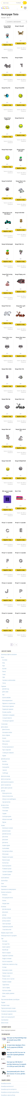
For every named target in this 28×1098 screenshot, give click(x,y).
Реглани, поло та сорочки (8, 979)
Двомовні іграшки (6, 831)
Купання (4, 738)
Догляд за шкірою (6, 921)
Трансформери (4, 1020)
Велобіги (4, 761)
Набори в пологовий (7, 819)
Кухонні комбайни (6, 697)
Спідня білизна (5, 985)
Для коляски (5, 837)
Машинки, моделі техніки (7, 933)
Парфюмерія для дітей (7, 926)
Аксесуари (4, 941)
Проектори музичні (6, 866)
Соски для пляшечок (7, 718)
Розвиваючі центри (6, 868)
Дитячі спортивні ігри (6, 785)
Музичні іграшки (6, 860)
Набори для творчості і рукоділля (9, 935)
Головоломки (4, 724)
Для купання (5, 839)
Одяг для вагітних (6, 802)
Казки (2, 883)
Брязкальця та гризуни (7, 828)
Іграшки (3, 825)
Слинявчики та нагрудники (8, 715)
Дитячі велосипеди (5, 776)
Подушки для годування (7, 709)
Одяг (2, 938)
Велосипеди (5, 764)
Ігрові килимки (5, 848)
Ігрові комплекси (5, 877)
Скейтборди (5, 773)
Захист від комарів (6, 924)
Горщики (4, 813)
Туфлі (3, 677)
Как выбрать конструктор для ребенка (10, 1092)
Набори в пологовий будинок (9, 799)
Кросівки (4, 668)
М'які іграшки (5, 854)
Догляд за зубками (6, 918)
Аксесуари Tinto (6, 944)
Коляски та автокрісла (6, 892)
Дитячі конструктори (5, 779)
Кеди (3, 666)
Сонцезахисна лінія (6, 929)
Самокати (4, 770)
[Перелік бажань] (17, 8)
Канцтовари (4, 886)
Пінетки (4, 671)
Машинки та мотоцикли (7, 857)
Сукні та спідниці (6, 987)
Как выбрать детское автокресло (9, 1089)
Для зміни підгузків (6, 909)
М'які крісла (5, 744)
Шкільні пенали (4, 1023)
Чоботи (4, 683)
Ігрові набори (4, 880)
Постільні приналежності (8, 747)
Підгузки (4, 822)
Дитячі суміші (5, 692)
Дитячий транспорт (5, 759)
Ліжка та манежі (6, 741)
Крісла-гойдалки (6, 735)
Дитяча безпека (6, 729)
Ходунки (4, 755)
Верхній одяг (5, 950)
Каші (3, 695)
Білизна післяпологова (7, 796)
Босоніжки (4, 660)
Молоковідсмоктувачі (7, 700)
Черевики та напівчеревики (8, 680)
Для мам (3, 791)
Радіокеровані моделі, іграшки (8, 1008)
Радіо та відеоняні (6, 750)
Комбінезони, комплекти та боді (9, 964)
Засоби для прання (6, 816)
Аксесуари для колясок (7, 897)
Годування (3, 686)
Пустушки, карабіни (6, 712)
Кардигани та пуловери (7, 955)
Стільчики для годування (8, 721)
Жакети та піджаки (6, 953)
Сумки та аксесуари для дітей (8, 1017)
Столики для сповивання (8, 753)
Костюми (4, 967)
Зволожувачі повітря (7, 732)
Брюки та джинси (6, 947)
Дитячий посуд (5, 689)
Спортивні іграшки (6, 874)
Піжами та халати (6, 976)
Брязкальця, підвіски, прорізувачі (9, 654)
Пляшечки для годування (8, 706)
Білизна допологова (7, 793)
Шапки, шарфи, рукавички (8, 993)
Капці (3, 663)
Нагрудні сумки (5, 903)
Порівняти (5, 49)
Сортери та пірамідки (7, 871)
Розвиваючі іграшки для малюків (8, 1011)
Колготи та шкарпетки (7, 961)
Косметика (3, 906)
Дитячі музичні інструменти (7, 782)
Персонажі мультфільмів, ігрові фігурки (10, 999)
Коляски (4, 900)
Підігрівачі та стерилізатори (8, 703)
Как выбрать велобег (6, 1083)
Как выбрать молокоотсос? (7, 1086)
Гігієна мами (5, 810)
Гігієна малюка (5, 808)
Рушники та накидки (6, 982)
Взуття (2, 657)
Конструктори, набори (7, 851)
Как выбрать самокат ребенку (8, 1095)
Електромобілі (5, 767)
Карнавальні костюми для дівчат (8, 889)
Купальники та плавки (7, 970)
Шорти (3, 996)
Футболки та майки (6, 990)
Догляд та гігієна (5, 805)
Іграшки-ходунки (6, 845)
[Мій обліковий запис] (19, 8)
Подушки (3, 1002)
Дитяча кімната (4, 727)
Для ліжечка (5, 842)
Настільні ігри (5, 863)
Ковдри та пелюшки (6, 958)
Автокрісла (4, 895)
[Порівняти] (16, 8)
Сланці (3, 674)
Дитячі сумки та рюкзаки (6, 788)
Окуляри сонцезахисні (7, 973)
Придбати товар (7, 44)
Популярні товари (5, 1005)
